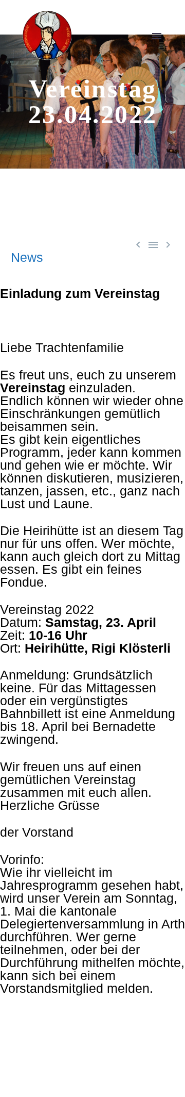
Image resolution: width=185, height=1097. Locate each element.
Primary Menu (156, 36)
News (27, 257)
